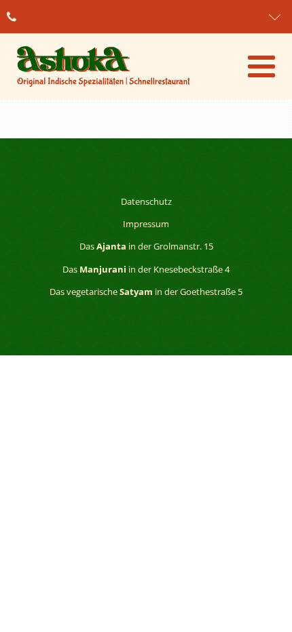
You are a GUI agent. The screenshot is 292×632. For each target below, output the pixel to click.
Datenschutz (146, 201)
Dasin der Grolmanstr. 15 (146, 246)
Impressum (146, 224)
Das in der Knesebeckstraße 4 (146, 269)
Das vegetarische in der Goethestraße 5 (146, 291)
